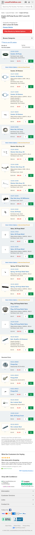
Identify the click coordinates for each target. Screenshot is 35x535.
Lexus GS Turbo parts (9, 440)
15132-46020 (14, 284)
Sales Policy (8, 525)
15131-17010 (14, 231)
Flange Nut (14, 364)
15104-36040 (14, 149)
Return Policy (17, 525)
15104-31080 (14, 164)
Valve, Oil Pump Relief (17, 234)
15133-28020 (14, 306)
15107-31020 (14, 196)
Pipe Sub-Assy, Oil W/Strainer (20, 198)
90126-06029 (14, 337)
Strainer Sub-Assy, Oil (17, 152)
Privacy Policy (26, 525)
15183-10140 (14, 413)
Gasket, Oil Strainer (17, 76)
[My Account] (29, 2)
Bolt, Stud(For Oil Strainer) (19, 339)
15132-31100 (14, 269)
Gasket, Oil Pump (16, 54)
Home (2, 12)
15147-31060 (14, 74)
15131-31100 (14, 246)
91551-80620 (14, 375)
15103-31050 (14, 127)
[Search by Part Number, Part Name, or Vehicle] (31, 7)
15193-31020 (14, 51)
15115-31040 (14, 209)
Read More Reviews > (28, 470)
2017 (16, 12)
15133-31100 (14, 321)
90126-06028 (14, 400)
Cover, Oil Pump (16, 211)
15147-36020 (14, 112)
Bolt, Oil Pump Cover (17, 415)
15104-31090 (14, 180)
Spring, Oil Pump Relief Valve (20, 271)
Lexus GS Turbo (10, 12)
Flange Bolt (14, 377)
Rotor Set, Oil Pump (17, 129)
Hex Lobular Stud (16, 402)
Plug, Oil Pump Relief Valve (19, 309)
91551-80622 (14, 388)
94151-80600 (14, 362)
